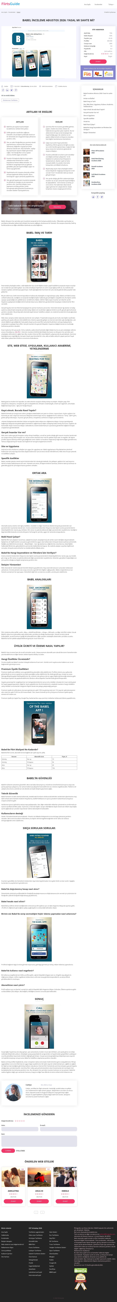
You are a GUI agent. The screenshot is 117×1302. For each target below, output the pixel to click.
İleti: (3, 1134)
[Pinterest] (15, 90)
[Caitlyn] (13, 1092)
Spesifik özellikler (89, 118)
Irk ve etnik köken (8, 95)
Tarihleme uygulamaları (36, 1232)
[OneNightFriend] (108, 74)
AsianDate (32, 1269)
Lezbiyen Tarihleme (35, 1251)
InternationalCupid (35, 1275)
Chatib (31, 1263)
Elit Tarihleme (53, 1241)
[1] (16, 1121)
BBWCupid (52, 1272)
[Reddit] (93, 197)
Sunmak (8, 1151)
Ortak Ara (87, 121)
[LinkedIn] (7, 90)
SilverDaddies (53, 1254)
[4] (22, 1121)
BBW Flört (32, 1244)
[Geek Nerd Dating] (86, 160)
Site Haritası (5, 1257)
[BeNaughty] (98, 74)
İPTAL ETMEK (20, 1151)
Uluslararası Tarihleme (10, 100)
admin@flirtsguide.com (107, 1234)
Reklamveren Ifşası (7, 1247)
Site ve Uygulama (89, 115)
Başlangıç (57, 207)
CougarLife (52, 1263)
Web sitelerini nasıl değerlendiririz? (12, 1244)
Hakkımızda (5, 1235)
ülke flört (18, 332)
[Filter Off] (86, 152)
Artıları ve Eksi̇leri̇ (89, 98)
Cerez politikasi (6, 1251)
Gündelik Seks (33, 1241)
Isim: (3, 1125)
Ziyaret (98, 62)
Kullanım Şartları (6, 1254)
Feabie (51, 1260)
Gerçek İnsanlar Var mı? (91, 112)
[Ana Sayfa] (10, 3)
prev (36, 1212)
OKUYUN (13, 1197)
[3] (20, 1121)
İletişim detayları (6, 1241)
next (42, 1212)
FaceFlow (52, 1269)
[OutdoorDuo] (86, 183)
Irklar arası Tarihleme (35, 1235)
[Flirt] (87, 74)
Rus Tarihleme (54, 1235)
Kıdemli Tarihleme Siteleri (37, 1254)
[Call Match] (86, 175)
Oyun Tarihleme (54, 1251)
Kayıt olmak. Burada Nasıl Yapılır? (94, 109)
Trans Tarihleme (54, 1244)
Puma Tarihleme (34, 1247)
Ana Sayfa (87, 4)
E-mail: (42, 1125)
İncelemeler (98, 4)
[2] (18, 1121)
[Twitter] (11, 90)
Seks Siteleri (53, 1232)
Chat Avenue (33, 1257)
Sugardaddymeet (34, 1266)
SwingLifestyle (33, 1260)
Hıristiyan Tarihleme (35, 1238)
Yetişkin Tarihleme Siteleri (57, 1247)
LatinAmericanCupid (35, 1272)
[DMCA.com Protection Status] (80, 1272)
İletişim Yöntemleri (90, 132)
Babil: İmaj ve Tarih (90, 101)
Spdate (51, 1266)
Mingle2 (51, 1257)
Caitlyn (29, 1085)
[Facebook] (3, 90)
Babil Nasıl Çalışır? (89, 124)
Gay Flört (52, 1238)
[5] (24, 1121)
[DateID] (86, 167)
